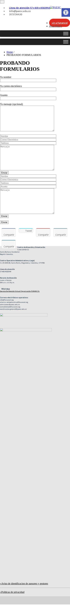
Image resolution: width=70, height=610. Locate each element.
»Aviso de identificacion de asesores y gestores (24, 583)
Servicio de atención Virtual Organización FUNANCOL (20, 291)
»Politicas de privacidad (12, 592)
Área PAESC (55, 26)
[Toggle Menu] (65, 33)
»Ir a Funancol (60, 22)
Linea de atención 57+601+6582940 (29, 7)
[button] (66, 12)
